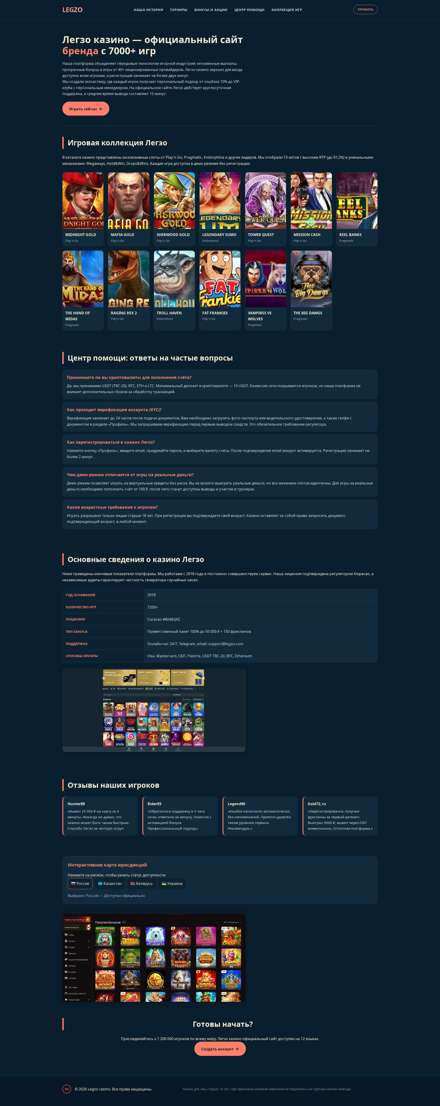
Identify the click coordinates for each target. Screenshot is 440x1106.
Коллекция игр (287, 10)
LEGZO (72, 9)
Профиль (365, 9)
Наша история (148, 10)
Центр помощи (249, 10)
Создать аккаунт (217, 1049)
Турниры (178, 10)
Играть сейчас (83, 108)
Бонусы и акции (211, 10)
